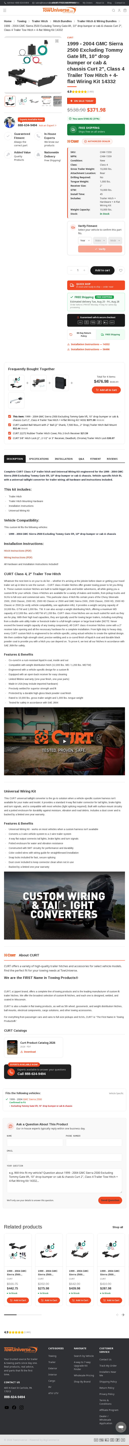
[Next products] (123, 1315)
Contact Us (120, 3)
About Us (100, 3)
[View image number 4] (46, 101)
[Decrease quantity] (71, 270)
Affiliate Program (108, 1410)
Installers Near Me (71, 3)
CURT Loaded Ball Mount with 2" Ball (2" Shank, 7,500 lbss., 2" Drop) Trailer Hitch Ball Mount (65, 424)
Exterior (52, 1368)
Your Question (15, 1165)
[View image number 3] (34, 101)
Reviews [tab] (112, 458)
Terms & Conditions (105, 1402)
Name (9, 1135)
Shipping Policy (108, 1381)
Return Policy (106, 1387)
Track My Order (108, 1365)
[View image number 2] (22, 101)
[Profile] (119, 10)
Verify (102, 249)
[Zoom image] (57, 41)
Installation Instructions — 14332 (90, 344)
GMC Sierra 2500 (32, 1099)
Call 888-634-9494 (31, 1074)
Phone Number (73, 1135)
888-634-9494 (27, 125)
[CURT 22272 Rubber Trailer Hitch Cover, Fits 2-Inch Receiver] (61, 383)
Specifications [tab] (39, 458)
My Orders (87, 3)
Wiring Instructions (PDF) (18, 557)
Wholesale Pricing (84, 1375)
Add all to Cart (108, 390)
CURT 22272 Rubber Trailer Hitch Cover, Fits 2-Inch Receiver (46, 433)
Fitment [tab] (95, 458)
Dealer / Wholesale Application (105, 1420)
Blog (109, 3)
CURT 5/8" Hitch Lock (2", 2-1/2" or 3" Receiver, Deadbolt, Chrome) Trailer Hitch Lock (59, 438)
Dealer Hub (54, 3)
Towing (52, 1355)
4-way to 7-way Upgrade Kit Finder (82, 1366)
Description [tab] (15, 458)
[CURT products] (73, 141)
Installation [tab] (64, 458)
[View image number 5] (58, 101)
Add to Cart (20, 1300)
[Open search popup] (113, 10)
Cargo (51, 1380)
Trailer (52, 1362)
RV (49, 1387)
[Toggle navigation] (4, 10)
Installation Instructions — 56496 (90, 349)
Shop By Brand (82, 1381)
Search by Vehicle (84, 1355)
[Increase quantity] (84, 270)
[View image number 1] (10, 101)
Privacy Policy (106, 1394)
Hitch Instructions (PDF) (17, 550)
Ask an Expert (46, 125)
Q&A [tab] (81, 458)
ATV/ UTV (53, 1393)
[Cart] (125, 10)
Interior (52, 1374)
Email (10, 1150)
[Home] (59, 10)
